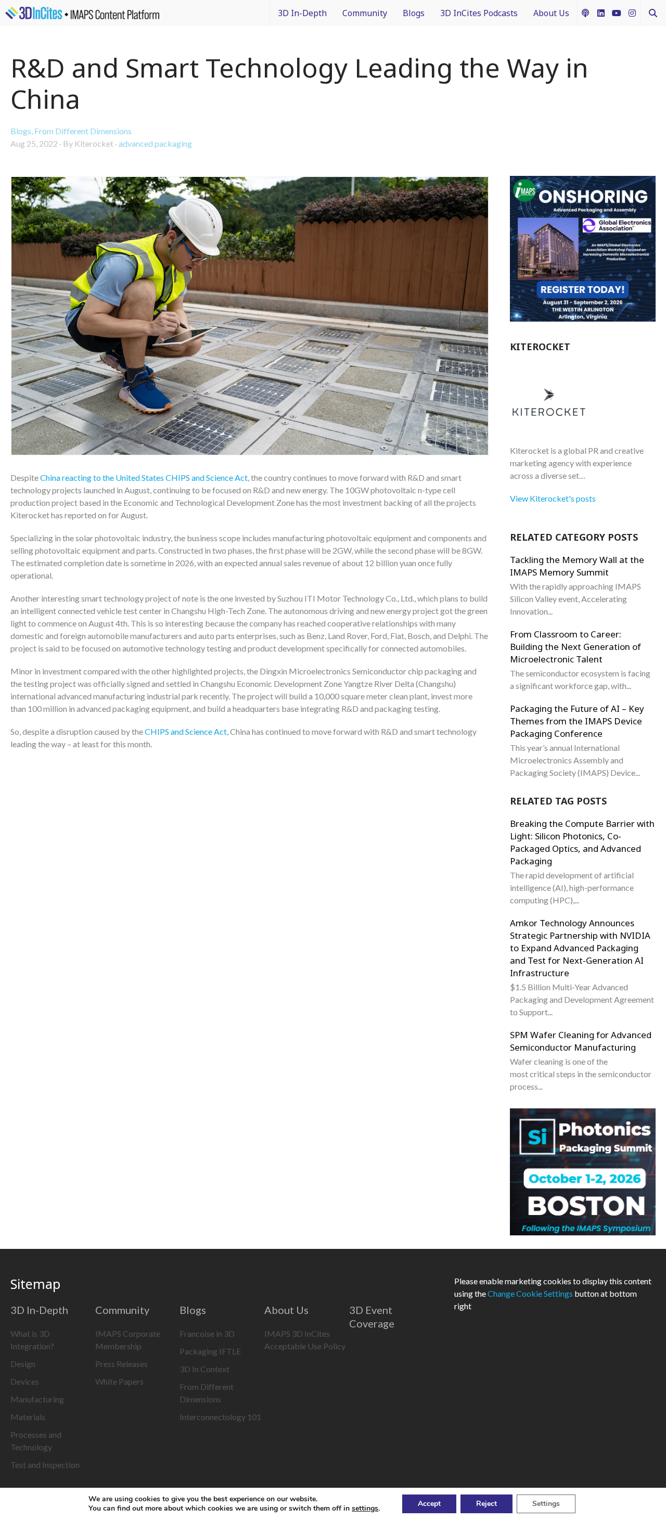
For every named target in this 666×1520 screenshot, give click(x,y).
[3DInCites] (82, 13)
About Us (551, 13)
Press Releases (121, 1364)
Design (22, 1364)
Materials (27, 1417)
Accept (429, 1504)
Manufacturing (37, 1399)
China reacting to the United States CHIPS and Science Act (144, 477)
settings (365, 1508)
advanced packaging (155, 143)
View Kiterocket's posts (553, 498)
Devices (24, 1381)
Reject (486, 1504)
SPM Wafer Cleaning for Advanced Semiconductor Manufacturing (580, 1041)
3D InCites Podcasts (479, 13)
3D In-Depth (302, 13)
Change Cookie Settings (530, 1293)
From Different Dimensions (83, 131)
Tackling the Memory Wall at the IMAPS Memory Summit (577, 566)
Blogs (414, 13)
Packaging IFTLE (210, 1351)
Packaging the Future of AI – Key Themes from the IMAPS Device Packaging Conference (577, 720)
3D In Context (204, 1369)
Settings (546, 1504)
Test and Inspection (45, 1465)
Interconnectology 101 (220, 1417)
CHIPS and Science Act (186, 731)
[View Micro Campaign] (583, 250)
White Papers (119, 1381)
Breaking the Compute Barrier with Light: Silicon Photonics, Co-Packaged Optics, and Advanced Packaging (582, 842)
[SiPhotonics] (583, 1173)
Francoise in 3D (207, 1333)
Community (364, 13)
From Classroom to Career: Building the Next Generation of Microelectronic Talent (575, 646)
